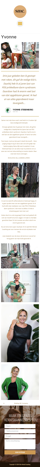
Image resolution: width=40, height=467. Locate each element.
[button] (20, 23)
